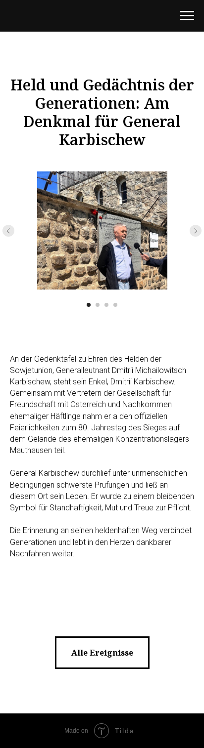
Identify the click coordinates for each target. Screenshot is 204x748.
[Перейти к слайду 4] (115, 305)
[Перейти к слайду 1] (89, 305)
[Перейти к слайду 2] (98, 305)
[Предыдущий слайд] (8, 231)
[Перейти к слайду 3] (106, 305)
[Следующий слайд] (196, 231)
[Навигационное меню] (187, 16)
